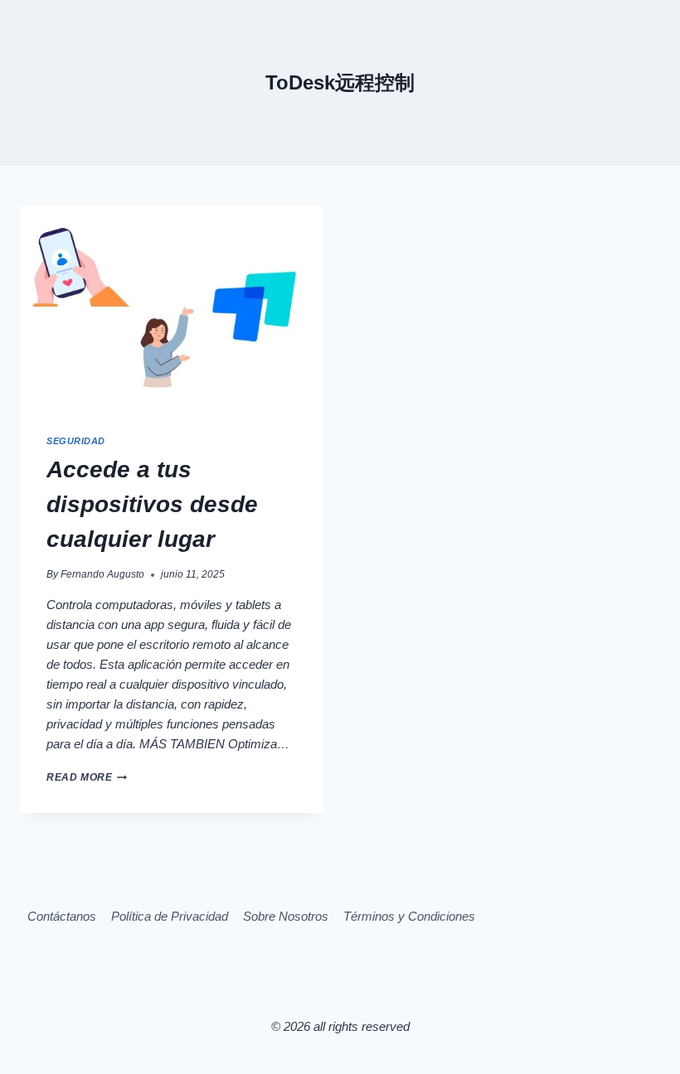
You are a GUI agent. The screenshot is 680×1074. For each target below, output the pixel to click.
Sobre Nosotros (285, 916)
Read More (86, 777)
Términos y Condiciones (409, 916)
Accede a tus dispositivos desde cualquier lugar (152, 504)
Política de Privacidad (169, 916)
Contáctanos (61, 916)
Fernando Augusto (102, 574)
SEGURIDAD (75, 441)
